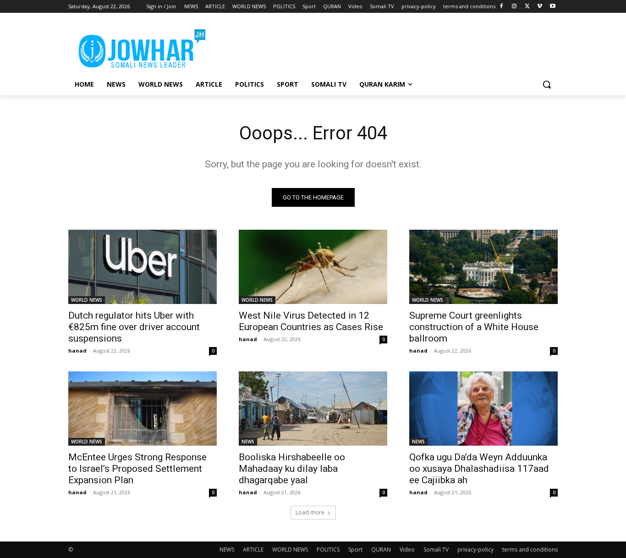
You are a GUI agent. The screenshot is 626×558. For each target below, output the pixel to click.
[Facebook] (501, 6)
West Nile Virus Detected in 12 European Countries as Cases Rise (311, 321)
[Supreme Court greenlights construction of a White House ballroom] (483, 267)
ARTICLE (253, 549)
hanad (77, 350)
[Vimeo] (539, 6)
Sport (355, 549)
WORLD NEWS (86, 300)
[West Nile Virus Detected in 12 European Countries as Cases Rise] (313, 267)
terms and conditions (530, 549)
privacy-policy (475, 549)
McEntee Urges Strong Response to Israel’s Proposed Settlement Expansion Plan (137, 469)
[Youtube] (552, 6)
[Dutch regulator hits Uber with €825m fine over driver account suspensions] (142, 267)
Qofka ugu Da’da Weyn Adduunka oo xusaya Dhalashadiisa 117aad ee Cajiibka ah (479, 469)
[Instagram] (514, 6)
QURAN (381, 549)
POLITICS (328, 549)
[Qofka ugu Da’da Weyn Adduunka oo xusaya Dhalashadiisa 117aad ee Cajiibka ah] (483, 408)
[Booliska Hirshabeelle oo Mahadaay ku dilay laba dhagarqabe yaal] (313, 408)
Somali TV (436, 549)
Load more (310, 512)
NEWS (248, 441)
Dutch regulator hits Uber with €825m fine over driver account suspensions (134, 327)
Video (407, 549)
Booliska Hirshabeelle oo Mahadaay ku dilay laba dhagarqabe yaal (292, 469)
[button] (547, 84)
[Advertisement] (382, 46)
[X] (527, 6)
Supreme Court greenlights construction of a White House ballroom (473, 327)
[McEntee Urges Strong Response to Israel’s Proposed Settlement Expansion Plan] (142, 408)
